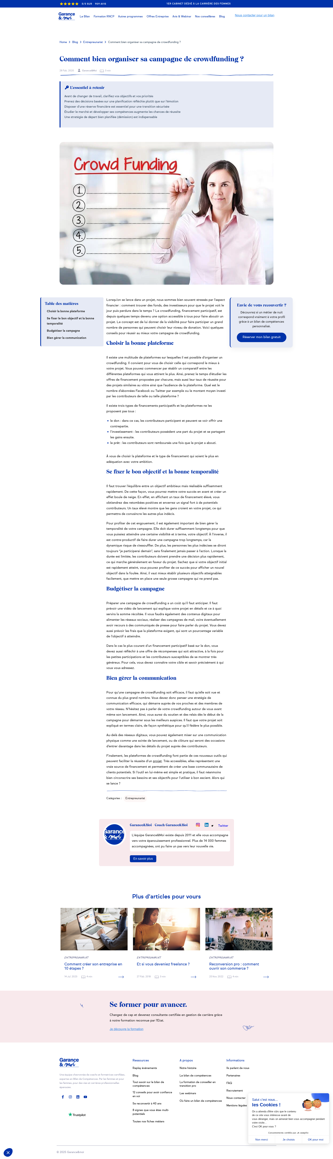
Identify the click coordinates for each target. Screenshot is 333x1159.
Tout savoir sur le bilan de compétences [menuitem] (148, 1084)
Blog (75, 42)
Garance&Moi (89, 71)
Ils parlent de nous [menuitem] (237, 1068)
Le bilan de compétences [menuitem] (195, 1075)
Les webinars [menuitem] (188, 1093)
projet (157, 761)
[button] (182, 16)
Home (63, 42)
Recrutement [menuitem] (234, 1090)
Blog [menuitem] (135, 1075)
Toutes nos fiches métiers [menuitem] (148, 1121)
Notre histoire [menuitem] (188, 1068)
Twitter (223, 825)
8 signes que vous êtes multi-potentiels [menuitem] (151, 1112)
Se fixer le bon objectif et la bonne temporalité (70, 321)
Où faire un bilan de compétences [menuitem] (201, 1101)
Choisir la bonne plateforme (66, 311)
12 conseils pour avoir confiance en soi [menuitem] (152, 1094)
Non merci (261, 1139)
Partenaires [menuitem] (233, 1075)
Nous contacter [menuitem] (236, 1098)
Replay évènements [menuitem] (145, 1068)
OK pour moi (315, 1139)
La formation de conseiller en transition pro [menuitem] (198, 1084)
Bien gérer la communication (66, 338)
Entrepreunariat (93, 42)
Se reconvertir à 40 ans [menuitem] (147, 1103)
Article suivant (256, 29)
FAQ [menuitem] (229, 1083)
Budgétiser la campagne (63, 330)
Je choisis (289, 1139)
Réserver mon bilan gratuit (262, 337)
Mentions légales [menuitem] (236, 1105)
